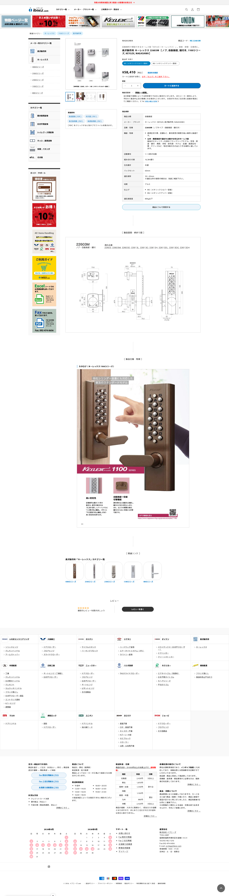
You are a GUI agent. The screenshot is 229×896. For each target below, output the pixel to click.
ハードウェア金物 (127, 647)
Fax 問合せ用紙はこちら (49, 775)
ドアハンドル (10, 723)
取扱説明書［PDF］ (95, 121)
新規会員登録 (124, 847)
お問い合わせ (124, 833)
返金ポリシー (90, 883)
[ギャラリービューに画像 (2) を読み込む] (80, 96)
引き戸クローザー (51, 677)
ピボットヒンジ (88, 688)
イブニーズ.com (75, 883)
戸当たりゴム (163, 684)
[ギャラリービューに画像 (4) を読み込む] (101, 96)
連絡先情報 (162, 883)
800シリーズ (37, 93)
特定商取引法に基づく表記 (145, 883)
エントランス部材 (12, 699)
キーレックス (50, 33)
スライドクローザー (52, 654)
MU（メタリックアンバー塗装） (165, 63)
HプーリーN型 (125, 734)
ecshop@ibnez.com (173, 846)
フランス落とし (11, 692)
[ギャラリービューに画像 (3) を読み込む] (91, 96)
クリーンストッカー (166, 657)
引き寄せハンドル (12, 681)
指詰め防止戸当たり (204, 677)
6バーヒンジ (10, 703)
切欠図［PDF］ (91, 116)
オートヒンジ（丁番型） (53, 673)
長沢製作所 (77, 33)
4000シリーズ (38, 67)
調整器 (8, 707)
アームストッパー (12, 654)
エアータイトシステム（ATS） (132, 650)
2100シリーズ (38, 80)
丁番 (7, 673)
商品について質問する (161, 207)
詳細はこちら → (62, 807)
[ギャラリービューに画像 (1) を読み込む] (70, 96)
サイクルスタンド (89, 647)
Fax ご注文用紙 (125, 840)
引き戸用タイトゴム (166, 677)
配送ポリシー (129, 883)
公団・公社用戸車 (127, 746)
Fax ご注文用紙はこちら (49, 781)
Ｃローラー (124, 742)
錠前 (45, 723)
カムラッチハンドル (13, 688)
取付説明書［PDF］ (76, 121)
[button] (63, 9)
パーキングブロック (90, 650)
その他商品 (86, 692)
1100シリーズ (64, 33)
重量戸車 (123, 723)
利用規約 (119, 883)
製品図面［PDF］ (75, 116)
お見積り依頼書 (125, 844)
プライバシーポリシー (105, 883)
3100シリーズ (38, 73)
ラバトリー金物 (126, 654)
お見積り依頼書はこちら (49, 787)
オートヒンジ (87, 684)
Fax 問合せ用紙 (125, 837)
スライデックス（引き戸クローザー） (171, 648)
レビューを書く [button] (137, 609)
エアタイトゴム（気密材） (169, 673)
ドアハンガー (163, 653)
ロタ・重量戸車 (126, 727)
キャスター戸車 (126, 731)
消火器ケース (87, 727)
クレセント (9, 684)
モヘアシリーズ (164, 681)
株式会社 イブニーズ (168, 832)
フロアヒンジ (49, 650)
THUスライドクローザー (130, 673)
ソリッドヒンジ (11, 647)
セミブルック (125, 738)
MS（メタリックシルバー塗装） (136, 63)
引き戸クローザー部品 (14, 695)
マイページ (123, 851)
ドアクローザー (50, 647)
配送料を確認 (153, 72)
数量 (123, 81)
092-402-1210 (151, 101)
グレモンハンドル (12, 650)
